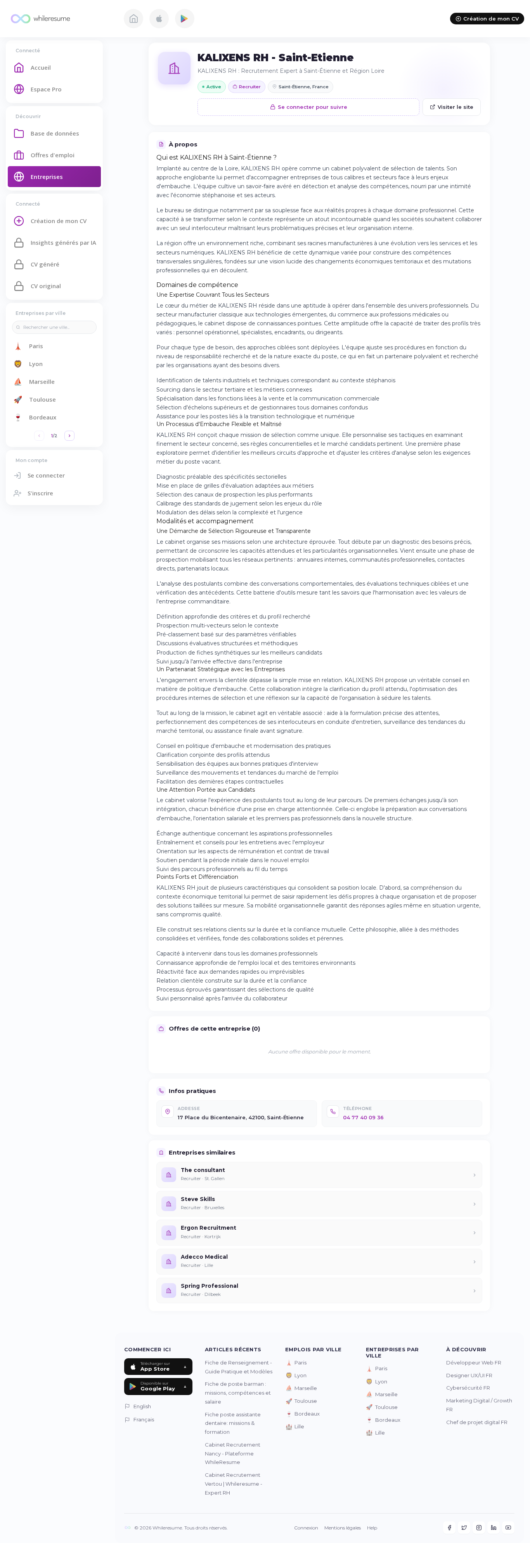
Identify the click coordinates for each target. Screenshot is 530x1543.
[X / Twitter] (464, 1527)
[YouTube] (508, 1527)
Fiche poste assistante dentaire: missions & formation (233, 1423)
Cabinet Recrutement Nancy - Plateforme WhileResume (232, 1454)
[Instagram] (479, 1527)
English (142, 1406)
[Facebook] (449, 1527)
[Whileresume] (60, 18)
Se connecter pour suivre (312, 107)
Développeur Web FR (473, 1362)
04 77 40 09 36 (363, 1117)
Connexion (306, 1528)
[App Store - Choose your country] (159, 18)
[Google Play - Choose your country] (184, 18)
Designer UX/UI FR (469, 1375)
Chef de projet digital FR (476, 1422)
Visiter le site (455, 107)
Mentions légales (342, 1528)
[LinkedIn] (493, 1527)
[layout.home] (133, 18)
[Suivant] (69, 436)
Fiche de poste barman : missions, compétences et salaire (238, 1393)
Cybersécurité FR (468, 1388)
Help (372, 1528)
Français (143, 1419)
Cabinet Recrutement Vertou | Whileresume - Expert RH (233, 1484)
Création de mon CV (491, 18)
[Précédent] (39, 436)
